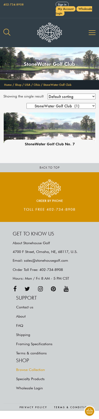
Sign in (62, 4)
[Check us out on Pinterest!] (53, 289)
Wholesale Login (29, 388)
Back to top (50, 167)
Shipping (23, 335)
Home (8, 84)
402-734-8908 (13, 4)
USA (27, 84)
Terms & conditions (31, 353)
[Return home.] (49, 32)
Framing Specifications (34, 344)
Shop (18, 84)
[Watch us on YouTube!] (66, 289)
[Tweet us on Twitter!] (27, 289)
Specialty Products (30, 379)
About (21, 316)
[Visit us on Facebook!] (15, 289)
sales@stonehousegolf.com (46, 260)
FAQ (19, 325)
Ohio (37, 84)
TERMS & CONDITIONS (73, 407)
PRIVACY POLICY (33, 407)
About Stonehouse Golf (31, 243)
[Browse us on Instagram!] (40, 289)
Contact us (24, 307)
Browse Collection (30, 369)
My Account (65, 9)
